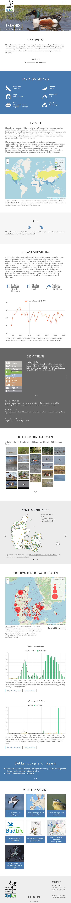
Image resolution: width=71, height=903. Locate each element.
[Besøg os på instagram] (34, 897)
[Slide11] (23, 466)
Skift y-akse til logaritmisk (14, 691)
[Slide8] (11, 460)
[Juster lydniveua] (37, 62)
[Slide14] (59, 470)
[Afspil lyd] (25, 62)
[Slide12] (11, 467)
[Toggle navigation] (63, 2)
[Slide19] (59, 478)
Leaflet (48, 198)
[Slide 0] (34, 778)
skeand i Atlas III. (23, 557)
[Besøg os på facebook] (29, 897)
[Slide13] (35, 469)
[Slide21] (23, 484)
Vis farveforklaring (30, 691)
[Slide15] (47, 474)
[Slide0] (11, 451)
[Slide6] (23, 458)
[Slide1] (35, 395)
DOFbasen (35, 442)
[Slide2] (35, 450)
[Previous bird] (2, 17)
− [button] (8, 162)
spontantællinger (52, 737)
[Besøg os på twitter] (38, 897)
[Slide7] (59, 460)
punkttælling (34, 771)
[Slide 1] (36, 778)
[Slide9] (47, 459)
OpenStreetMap (55, 198)
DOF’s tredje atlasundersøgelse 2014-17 (43, 555)
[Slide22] (11, 484)
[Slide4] (59, 451)
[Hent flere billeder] (35, 492)
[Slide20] (47, 483)
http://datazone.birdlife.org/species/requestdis (23, 205)
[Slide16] (23, 475)
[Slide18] (35, 478)
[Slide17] (11, 476)
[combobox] (56, 628)
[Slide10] (47, 466)
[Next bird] (69, 17)
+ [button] (8, 160)
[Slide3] (47, 451)
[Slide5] (35, 459)
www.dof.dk (34, 901)
